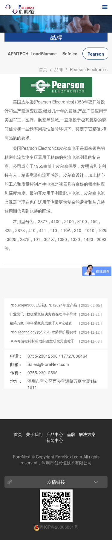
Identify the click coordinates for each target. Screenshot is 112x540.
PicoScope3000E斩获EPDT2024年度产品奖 (43, 305)
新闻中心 (54, 440)
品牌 (58, 69)
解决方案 (87, 434)
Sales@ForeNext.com (48, 364)
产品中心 (54, 434)
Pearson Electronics (96, 55)
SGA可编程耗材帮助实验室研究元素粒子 (42, 340)
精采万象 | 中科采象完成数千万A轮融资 (41, 322)
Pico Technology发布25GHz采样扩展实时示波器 (43, 332)
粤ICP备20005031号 (59, 527)
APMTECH (18, 54)
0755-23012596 (42, 356)
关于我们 (34, 434)
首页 (43, 69)
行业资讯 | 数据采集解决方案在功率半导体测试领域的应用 (43, 314)
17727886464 (74, 356)
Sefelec (69, 54)
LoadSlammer (43, 54)
